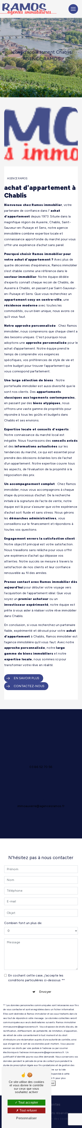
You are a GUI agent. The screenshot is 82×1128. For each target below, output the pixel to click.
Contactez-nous (29, 686)
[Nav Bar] (73, 9)
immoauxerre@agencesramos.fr (41, 806)
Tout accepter (28, 1102)
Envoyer (45, 992)
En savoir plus (26, 678)
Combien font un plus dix (23, 923)
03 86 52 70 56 (40, 767)
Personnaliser (26, 1118)
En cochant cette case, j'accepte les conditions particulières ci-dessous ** (36, 977)
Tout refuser (28, 1110)
